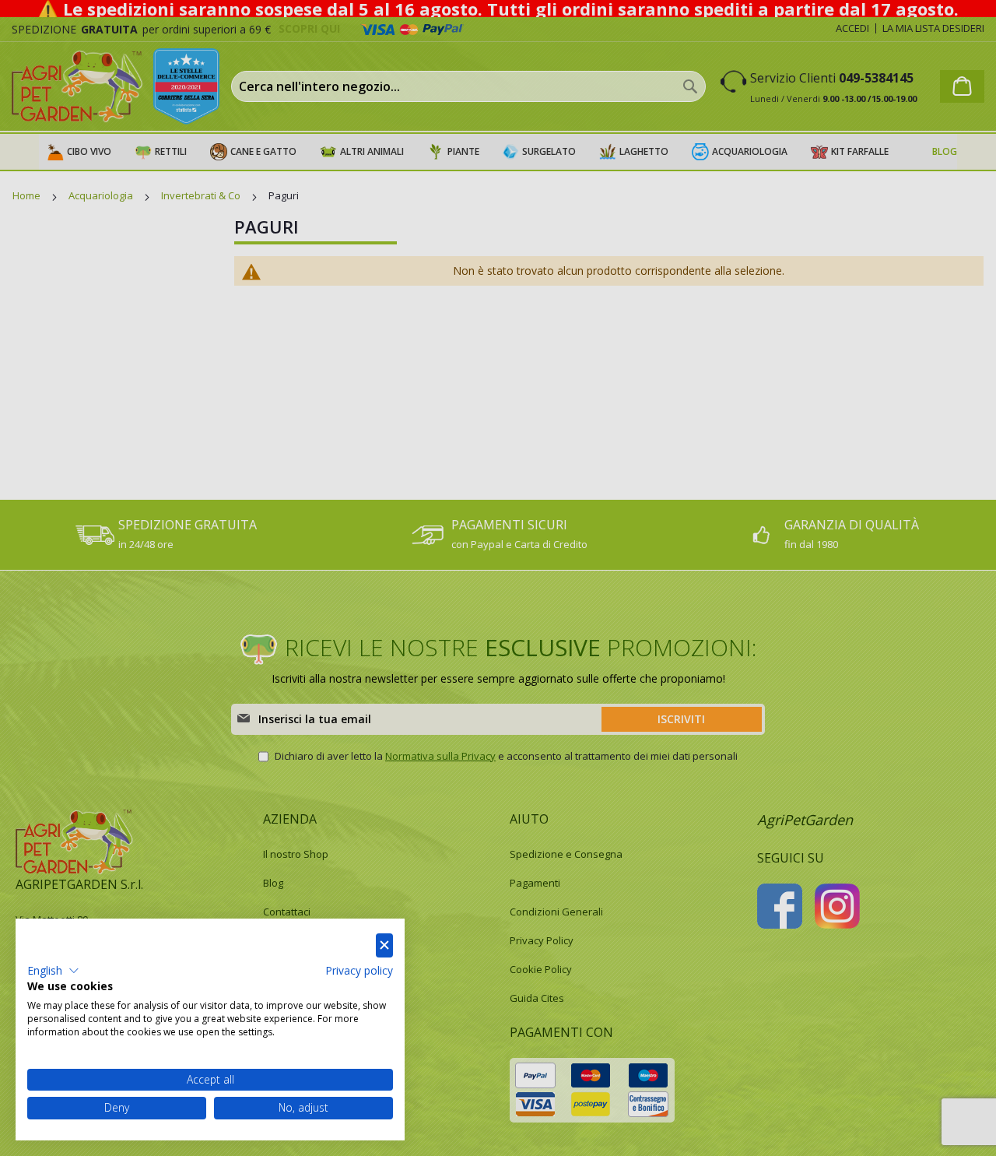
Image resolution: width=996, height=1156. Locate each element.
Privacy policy (359, 970)
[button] (53, 970)
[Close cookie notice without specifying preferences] (384, 945)
